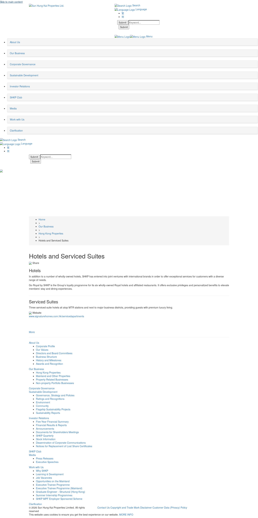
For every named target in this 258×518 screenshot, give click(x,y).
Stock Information (45, 439)
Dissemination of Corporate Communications (61, 442)
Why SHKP (42, 470)
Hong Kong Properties (48, 372)
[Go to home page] (46, 5)
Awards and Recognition (49, 363)
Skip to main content (11, 2)
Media (32, 455)
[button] (25, 53)
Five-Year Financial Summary (52, 421)
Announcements (45, 428)
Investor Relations (39, 418)
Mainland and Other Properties (53, 376)
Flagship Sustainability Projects (53, 409)
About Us (34, 342)
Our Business (36, 369)
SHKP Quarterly (45, 435)
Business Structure (46, 356)
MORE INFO (126, 514)
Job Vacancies (44, 477)
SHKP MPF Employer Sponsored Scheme (59, 498)
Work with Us (36, 467)
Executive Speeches (47, 462)
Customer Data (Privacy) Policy (170, 507)
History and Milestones (48, 360)
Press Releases (44, 458)
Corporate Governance (42, 388)
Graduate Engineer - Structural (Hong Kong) (60, 491)
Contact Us (103, 507)
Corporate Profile (45, 346)
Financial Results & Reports (51, 425)
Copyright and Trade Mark (125, 507)
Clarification (35, 504)
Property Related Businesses (52, 379)
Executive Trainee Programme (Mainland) (59, 488)
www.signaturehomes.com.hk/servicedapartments (56, 316)
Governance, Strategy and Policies (55, 395)
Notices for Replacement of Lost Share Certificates (64, 446)
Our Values (42, 349)
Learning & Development (50, 474)
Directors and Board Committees (54, 353)
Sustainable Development (43, 391)
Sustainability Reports (48, 413)
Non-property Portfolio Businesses (55, 383)
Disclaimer (146, 507)
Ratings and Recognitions (50, 399)
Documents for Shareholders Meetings (57, 432)
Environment (43, 402)
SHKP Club (35, 451)
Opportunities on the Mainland (53, 481)
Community (42, 406)
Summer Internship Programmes (54, 495)
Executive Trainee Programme (53, 484)
